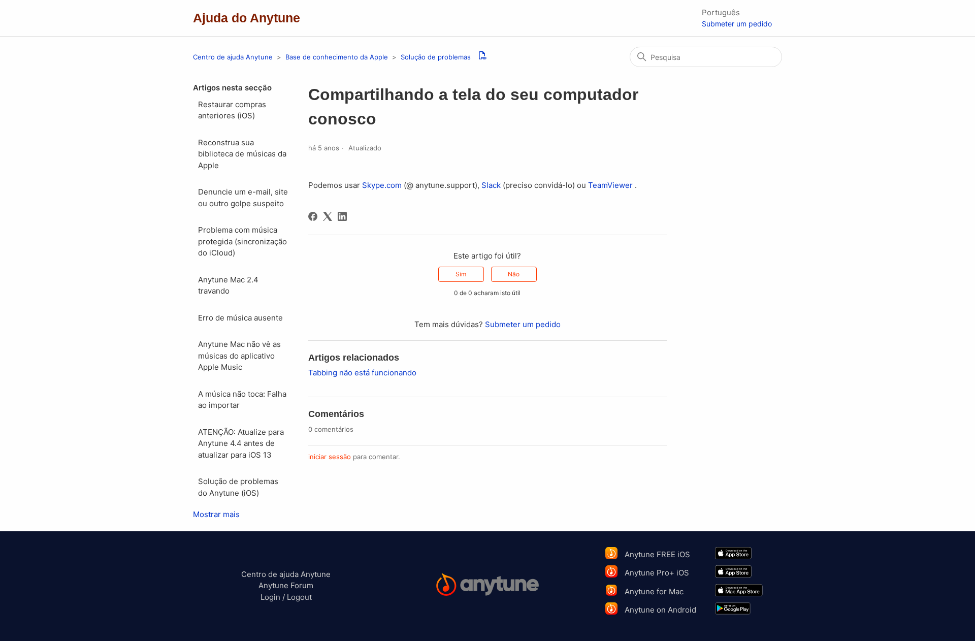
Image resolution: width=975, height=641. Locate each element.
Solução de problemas (436, 57)
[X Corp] (327, 216)
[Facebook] (312, 216)
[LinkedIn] (342, 216)
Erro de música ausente (240, 318)
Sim (461, 274)
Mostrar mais (216, 514)
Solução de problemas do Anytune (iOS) (238, 487)
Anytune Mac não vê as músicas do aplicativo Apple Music (239, 355)
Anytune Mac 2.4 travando (228, 285)
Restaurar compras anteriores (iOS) (232, 110)
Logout (299, 597)
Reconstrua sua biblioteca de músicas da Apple (242, 154)
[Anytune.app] (487, 586)
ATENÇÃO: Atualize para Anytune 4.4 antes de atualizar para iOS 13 (241, 443)
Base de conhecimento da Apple (337, 57)
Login (270, 597)
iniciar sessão (329, 457)
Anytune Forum (285, 585)
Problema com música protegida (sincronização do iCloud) (242, 241)
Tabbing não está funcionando (362, 372)
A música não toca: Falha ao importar (242, 399)
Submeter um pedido (737, 23)
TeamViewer (610, 185)
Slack (491, 185)
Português (721, 12)
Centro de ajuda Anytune (233, 57)
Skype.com (382, 185)
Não (513, 274)
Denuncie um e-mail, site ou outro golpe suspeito (243, 197)
